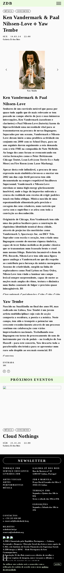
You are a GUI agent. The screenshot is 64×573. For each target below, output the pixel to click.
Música (7, 488)
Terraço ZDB (11, 468)
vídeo (42, 294)
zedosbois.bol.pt (10, 529)
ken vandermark (12, 294)
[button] (57, 69)
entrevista (9, 356)
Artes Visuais (12, 479)
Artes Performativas (13, 483)
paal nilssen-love (30, 294)
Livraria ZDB (11, 474)
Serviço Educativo (16, 471)
